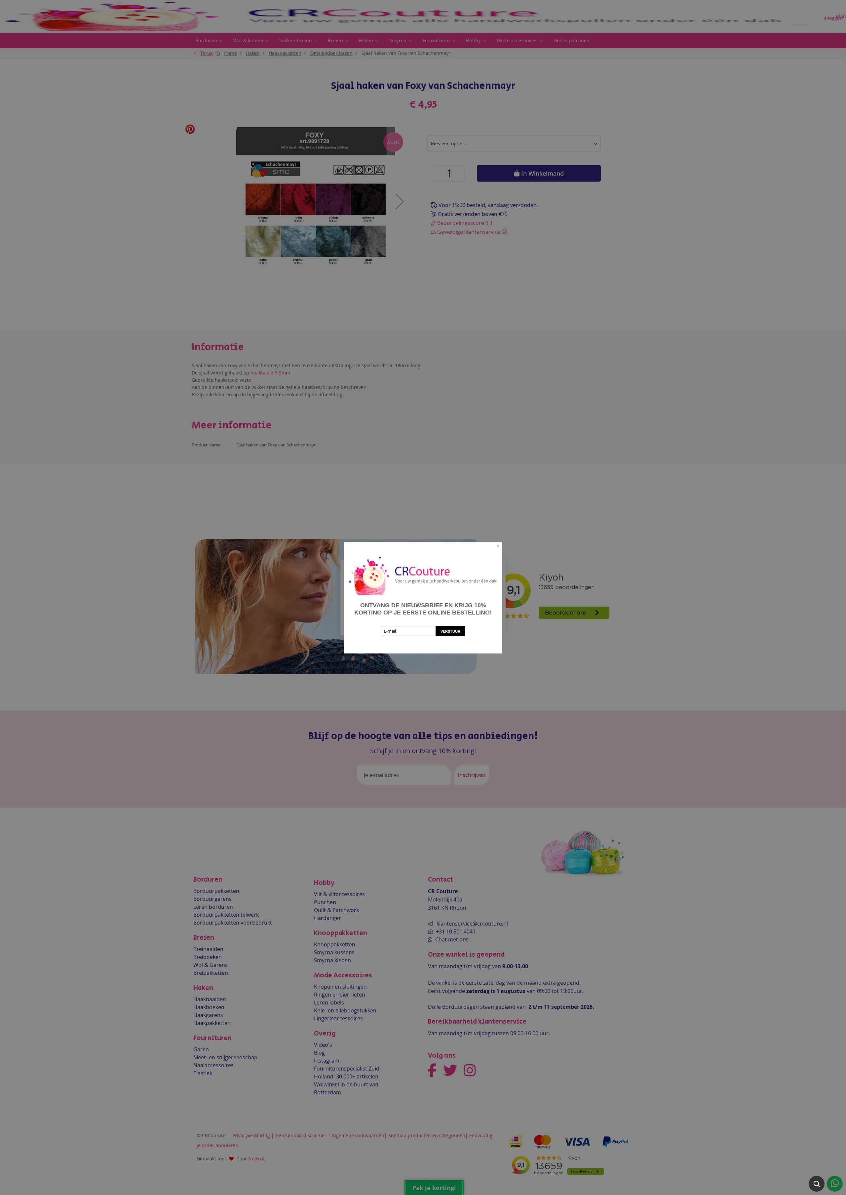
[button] (817, 1184)
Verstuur (450, 631)
